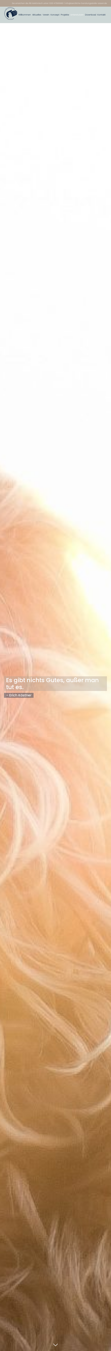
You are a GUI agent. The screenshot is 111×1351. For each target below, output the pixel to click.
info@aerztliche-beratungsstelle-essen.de (86, 3)
